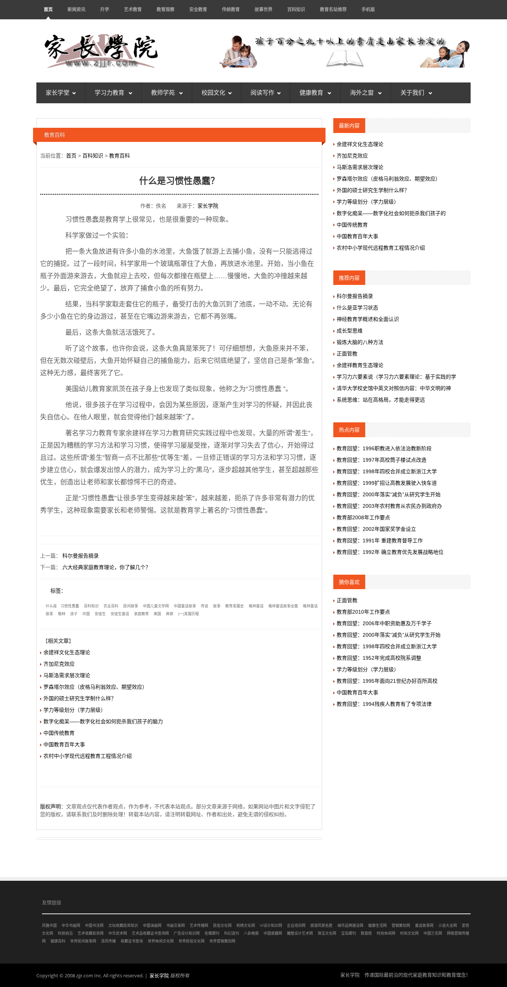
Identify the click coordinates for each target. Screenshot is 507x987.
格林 (61, 614)
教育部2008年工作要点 (363, 517)
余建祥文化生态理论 (66, 652)
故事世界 (263, 9)
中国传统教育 (59, 733)
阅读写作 (262, 93)
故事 (216, 606)
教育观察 (165, 9)
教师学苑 (163, 93)
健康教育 (312, 93)
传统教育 (231, 9)
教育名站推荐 (333, 9)
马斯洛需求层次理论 (66, 675)
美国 (157, 614)
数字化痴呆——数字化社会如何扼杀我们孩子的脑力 (103, 721)
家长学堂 (57, 93)
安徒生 (100, 614)
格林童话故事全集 (283, 606)
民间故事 (130, 606)
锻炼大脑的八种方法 (360, 342)
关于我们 (413, 93)
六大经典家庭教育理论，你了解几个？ (106, 567)
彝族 (169, 614)
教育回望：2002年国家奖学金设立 (376, 529)
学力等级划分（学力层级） (74, 710)
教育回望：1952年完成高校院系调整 (379, 658)
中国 (86, 614)
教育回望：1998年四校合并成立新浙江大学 (387, 471)
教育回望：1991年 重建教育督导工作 (380, 540)
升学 (104, 9)
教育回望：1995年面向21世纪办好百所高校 (387, 681)
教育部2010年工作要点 (363, 612)
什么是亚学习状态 (357, 308)
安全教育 (198, 9)
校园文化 (213, 93)
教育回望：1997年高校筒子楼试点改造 (381, 460)
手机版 (368, 9)
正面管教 (347, 354)
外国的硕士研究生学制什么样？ (79, 698)
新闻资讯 (76, 9)
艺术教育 (133, 9)
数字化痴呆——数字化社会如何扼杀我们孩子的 (391, 213)
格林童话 (256, 606)
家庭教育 (141, 614)
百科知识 (296, 9)
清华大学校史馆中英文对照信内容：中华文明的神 (394, 388)
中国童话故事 (185, 606)
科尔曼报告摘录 (80, 556)
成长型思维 (350, 331)
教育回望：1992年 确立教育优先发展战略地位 (390, 552)
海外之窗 (362, 93)
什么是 (51, 606)
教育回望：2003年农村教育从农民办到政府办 (389, 506)
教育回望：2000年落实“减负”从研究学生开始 (389, 494)
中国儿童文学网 (156, 606)
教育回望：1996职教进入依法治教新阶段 (384, 448)
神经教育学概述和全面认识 (368, 319)
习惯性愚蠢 (69, 606)
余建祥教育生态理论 (360, 365)
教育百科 (119, 156)
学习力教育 (110, 93)
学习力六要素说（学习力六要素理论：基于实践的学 (396, 377)
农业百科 (111, 606)
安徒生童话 (120, 614)
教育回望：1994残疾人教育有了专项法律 (384, 704)
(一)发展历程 (188, 614)
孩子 (74, 614)
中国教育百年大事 (64, 744)
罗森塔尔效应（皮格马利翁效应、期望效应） (95, 687)
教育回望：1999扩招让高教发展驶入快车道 (387, 483)
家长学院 (207, 206)
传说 (204, 606)
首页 (48, 9)
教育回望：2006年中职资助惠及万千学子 (384, 623)
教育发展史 (234, 606)
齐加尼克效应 (59, 664)
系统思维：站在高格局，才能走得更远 (381, 400)
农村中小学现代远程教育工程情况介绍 (87, 756)
